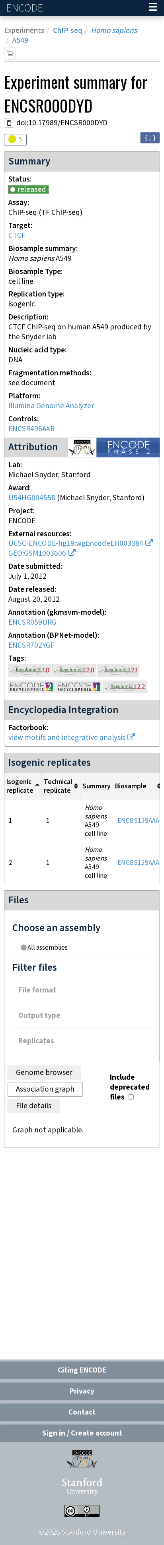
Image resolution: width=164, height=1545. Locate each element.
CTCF (16, 236)
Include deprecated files (130, 1087)
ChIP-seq (67, 31)
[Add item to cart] (10, 53)
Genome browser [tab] (44, 1073)
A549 (20, 41)
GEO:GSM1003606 (37, 553)
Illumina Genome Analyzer (51, 406)
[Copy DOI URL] (9, 123)
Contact (82, 1412)
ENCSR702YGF (31, 645)
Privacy (82, 1391)
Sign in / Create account (82, 1433)
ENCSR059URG (32, 622)
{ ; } (150, 137)
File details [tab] (33, 1106)
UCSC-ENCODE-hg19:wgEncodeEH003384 (75, 544)
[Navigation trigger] (153, 8)
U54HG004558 (31, 498)
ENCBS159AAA (138, 820)
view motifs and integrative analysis (66, 738)
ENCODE (25, 8)
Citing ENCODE (82, 1370)
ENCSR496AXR (31, 429)
